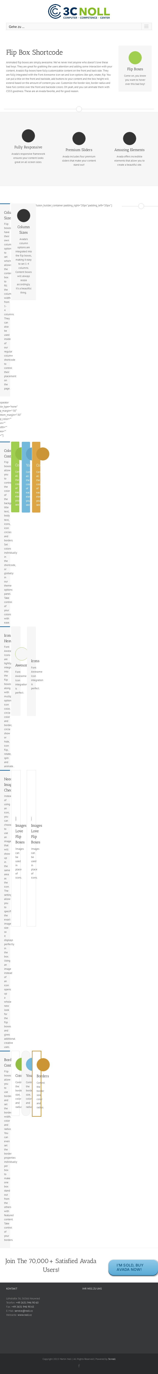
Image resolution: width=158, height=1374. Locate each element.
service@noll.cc (24, 1311)
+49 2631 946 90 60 (27, 1302)
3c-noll (112, 1358)
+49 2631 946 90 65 (23, 1306)
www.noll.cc (25, 1315)
